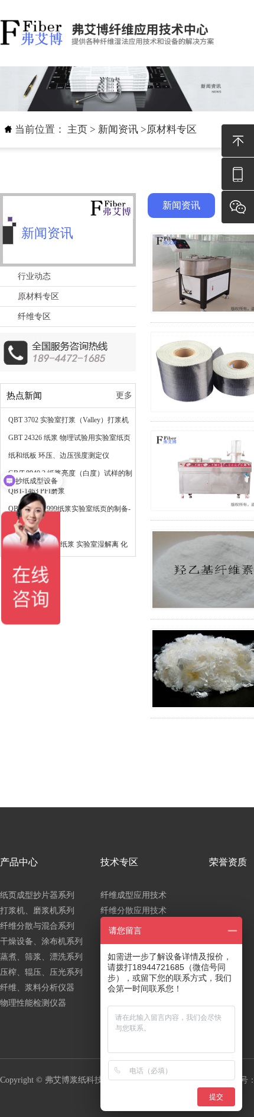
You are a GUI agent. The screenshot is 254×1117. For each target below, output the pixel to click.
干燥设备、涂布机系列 (41, 941)
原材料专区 (171, 129)
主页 (77, 129)
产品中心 (19, 862)
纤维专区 (34, 316)
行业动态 (34, 276)
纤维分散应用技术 (133, 910)
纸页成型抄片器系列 (37, 895)
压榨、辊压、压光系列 (41, 972)
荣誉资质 (228, 862)
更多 (124, 395)
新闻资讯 (118, 129)
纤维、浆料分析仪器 (37, 987)
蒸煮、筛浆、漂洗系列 (41, 956)
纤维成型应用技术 (133, 895)
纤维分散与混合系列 (37, 926)
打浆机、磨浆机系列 (37, 910)
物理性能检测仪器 (33, 1003)
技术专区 (119, 862)
